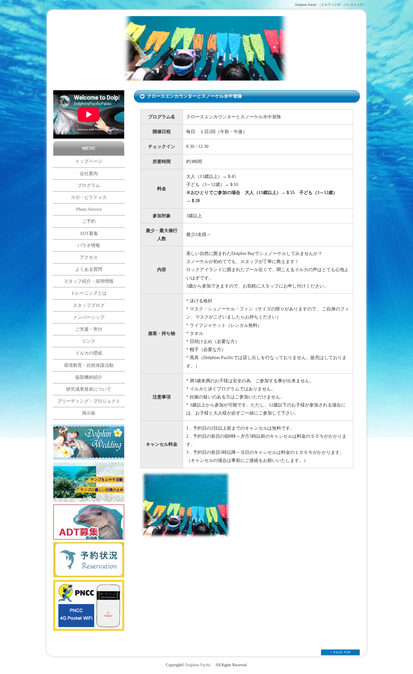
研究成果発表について (88, 389)
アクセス (89, 257)
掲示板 (89, 413)
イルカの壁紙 (88, 353)
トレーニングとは (89, 293)
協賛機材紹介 (88, 377)
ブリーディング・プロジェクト (88, 401)
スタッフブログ (89, 305)
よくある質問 (88, 269)
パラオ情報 (88, 245)
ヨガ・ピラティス (89, 197)
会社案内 (89, 173)
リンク (89, 341)
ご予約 (89, 221)
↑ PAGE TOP (340, 652)
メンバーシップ (89, 317)
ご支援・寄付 (88, 329)
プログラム (88, 185)
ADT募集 (89, 233)
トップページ (88, 161)
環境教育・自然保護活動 (89, 365)
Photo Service (89, 209)
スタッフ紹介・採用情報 (89, 281)
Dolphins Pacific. (198, 665)
